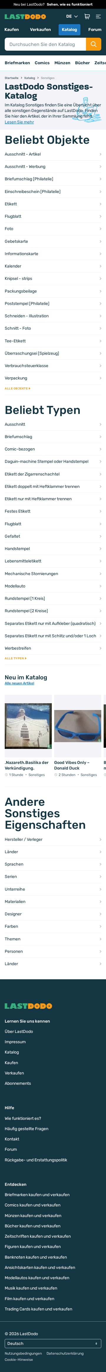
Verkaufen (40, 29)
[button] (87, 16)
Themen (12, 939)
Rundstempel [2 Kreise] (26, 610)
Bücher (82, 62)
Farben (11, 926)
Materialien (15, 901)
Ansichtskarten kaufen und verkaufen (40, 1267)
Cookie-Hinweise (19, 1360)
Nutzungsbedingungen (23, 1353)
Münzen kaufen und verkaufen (33, 1215)
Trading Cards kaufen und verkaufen (38, 1309)
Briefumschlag (18, 436)
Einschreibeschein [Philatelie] (33, 191)
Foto (9, 228)
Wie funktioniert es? (23, 1118)
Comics (42, 62)
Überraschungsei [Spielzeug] (32, 353)
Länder (11, 851)
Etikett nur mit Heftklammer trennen (38, 498)
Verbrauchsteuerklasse (26, 365)
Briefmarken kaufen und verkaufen (37, 1194)
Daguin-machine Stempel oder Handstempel (46, 461)
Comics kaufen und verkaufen (32, 1205)
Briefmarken (17, 62)
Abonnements (18, 1083)
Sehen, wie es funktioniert (69, 4)
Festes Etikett (17, 511)
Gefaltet (12, 536)
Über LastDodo (19, 1031)
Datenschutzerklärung (65, 1353)
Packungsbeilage (21, 291)
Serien (11, 876)
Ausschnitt (15, 424)
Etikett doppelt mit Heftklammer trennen (42, 486)
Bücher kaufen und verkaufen (32, 1226)
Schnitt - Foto (18, 328)
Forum (95, 29)
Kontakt (12, 1139)
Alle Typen (14, 658)
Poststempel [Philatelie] (27, 303)
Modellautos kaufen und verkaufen (37, 1277)
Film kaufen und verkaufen (29, 1298)
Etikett (11, 204)
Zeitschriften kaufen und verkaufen (38, 1236)
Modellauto (15, 586)
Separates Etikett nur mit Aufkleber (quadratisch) (50, 623)
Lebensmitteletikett (23, 561)
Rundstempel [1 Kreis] (25, 598)
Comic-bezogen (20, 449)
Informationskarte (21, 253)
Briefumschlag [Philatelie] (29, 178)
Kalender (13, 266)
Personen (14, 951)
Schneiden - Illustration (27, 315)
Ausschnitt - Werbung (25, 166)
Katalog (69, 29)
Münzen (62, 62)
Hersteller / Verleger (23, 839)
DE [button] (69, 16)
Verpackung (16, 378)
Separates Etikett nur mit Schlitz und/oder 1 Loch (50, 635)
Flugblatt (13, 216)
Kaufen (11, 29)
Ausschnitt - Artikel (23, 154)
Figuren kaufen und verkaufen (33, 1246)
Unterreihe (15, 889)
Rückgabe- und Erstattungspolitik (36, 1160)
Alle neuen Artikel (19, 683)
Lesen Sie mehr (19, 122)
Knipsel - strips (18, 278)
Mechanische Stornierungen (31, 573)
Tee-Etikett (15, 341)
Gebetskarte (16, 241)
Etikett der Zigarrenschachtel (32, 474)
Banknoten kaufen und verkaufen (36, 1257)
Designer (13, 914)
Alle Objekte (16, 388)
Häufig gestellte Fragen (26, 1128)
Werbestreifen (18, 648)
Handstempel (17, 548)
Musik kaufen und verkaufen (31, 1288)
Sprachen (14, 864)
